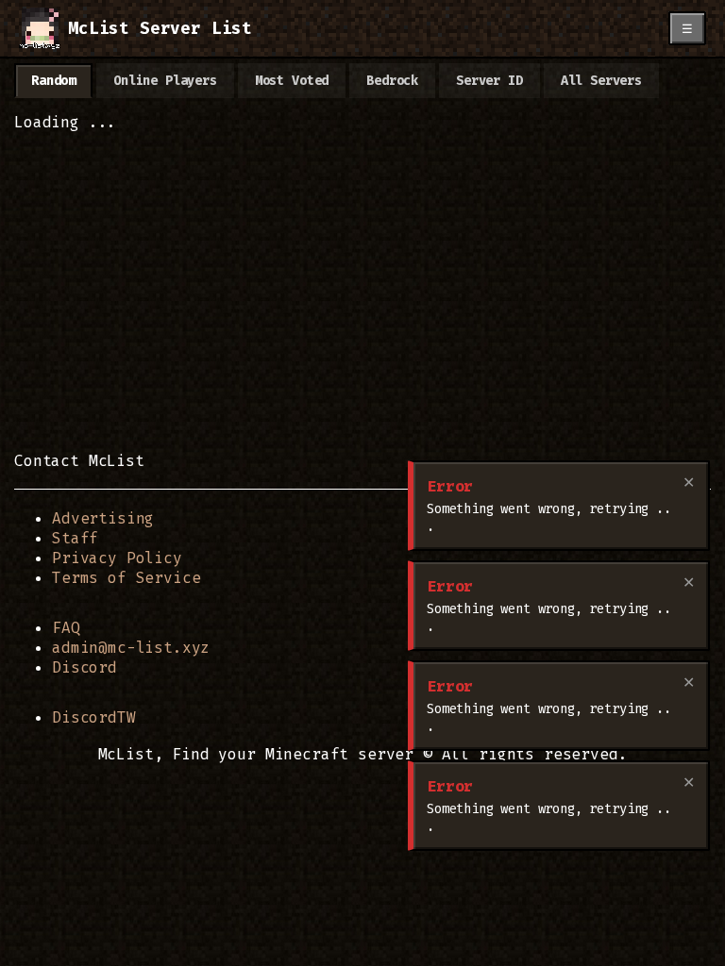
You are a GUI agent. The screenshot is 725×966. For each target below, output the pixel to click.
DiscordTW (94, 717)
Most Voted (292, 81)
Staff (75, 538)
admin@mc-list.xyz (131, 648)
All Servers (601, 81)
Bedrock (392, 81)
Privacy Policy (117, 558)
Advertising (103, 518)
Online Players (165, 81)
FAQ (66, 628)
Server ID (489, 81)
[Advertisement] (362, 302)
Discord (84, 667)
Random (53, 81)
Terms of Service (126, 578)
